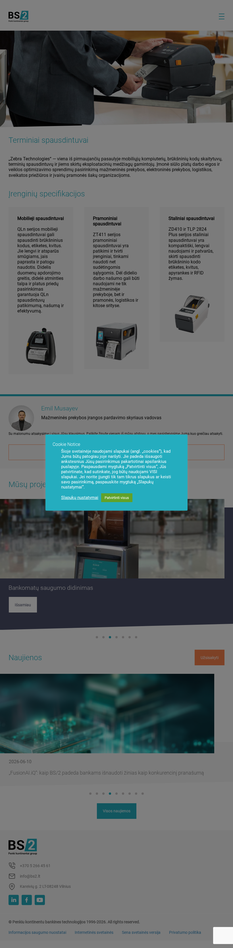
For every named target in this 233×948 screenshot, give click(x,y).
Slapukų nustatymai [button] (79, 497)
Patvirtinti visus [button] (117, 498)
